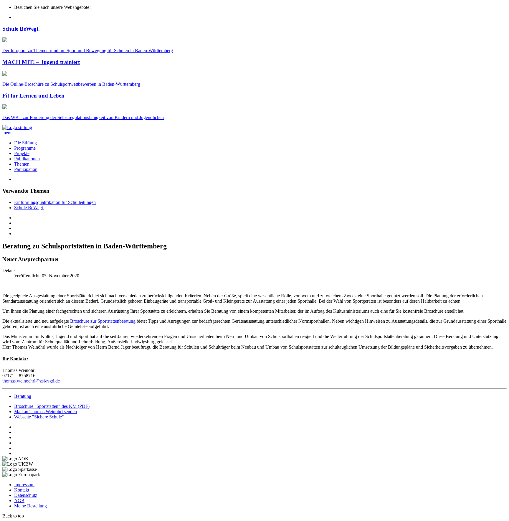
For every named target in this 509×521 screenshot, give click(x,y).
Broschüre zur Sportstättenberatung (102, 321)
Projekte (21, 153)
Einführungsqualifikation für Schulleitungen (55, 202)
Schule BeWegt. (29, 207)
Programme (25, 148)
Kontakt (21, 489)
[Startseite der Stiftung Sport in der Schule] (17, 127)
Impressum (24, 484)
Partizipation (25, 169)
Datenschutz (25, 495)
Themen (21, 163)
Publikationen (27, 158)
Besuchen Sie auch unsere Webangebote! (52, 7)
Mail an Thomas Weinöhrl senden (45, 411)
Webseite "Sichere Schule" (39, 416)
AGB (19, 500)
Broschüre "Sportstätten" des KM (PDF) (52, 406)
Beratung (22, 396)
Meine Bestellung (30, 505)
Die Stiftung (25, 142)
